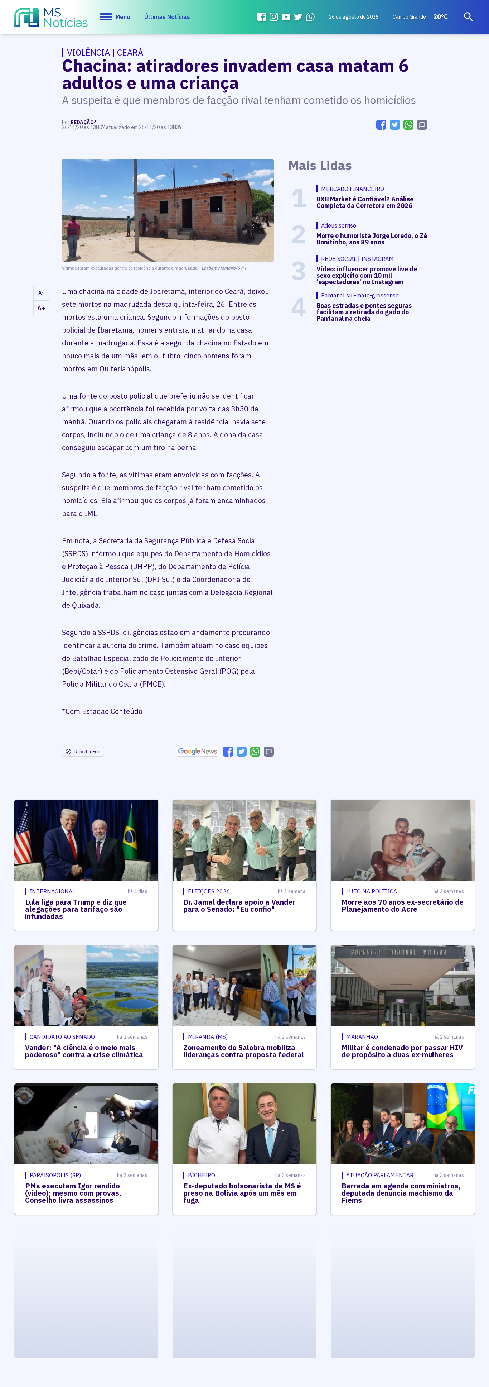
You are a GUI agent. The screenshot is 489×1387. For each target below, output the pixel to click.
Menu (123, 16)
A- (41, 293)
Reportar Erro (87, 751)
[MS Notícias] (51, 20)
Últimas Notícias (167, 16)
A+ (41, 308)
